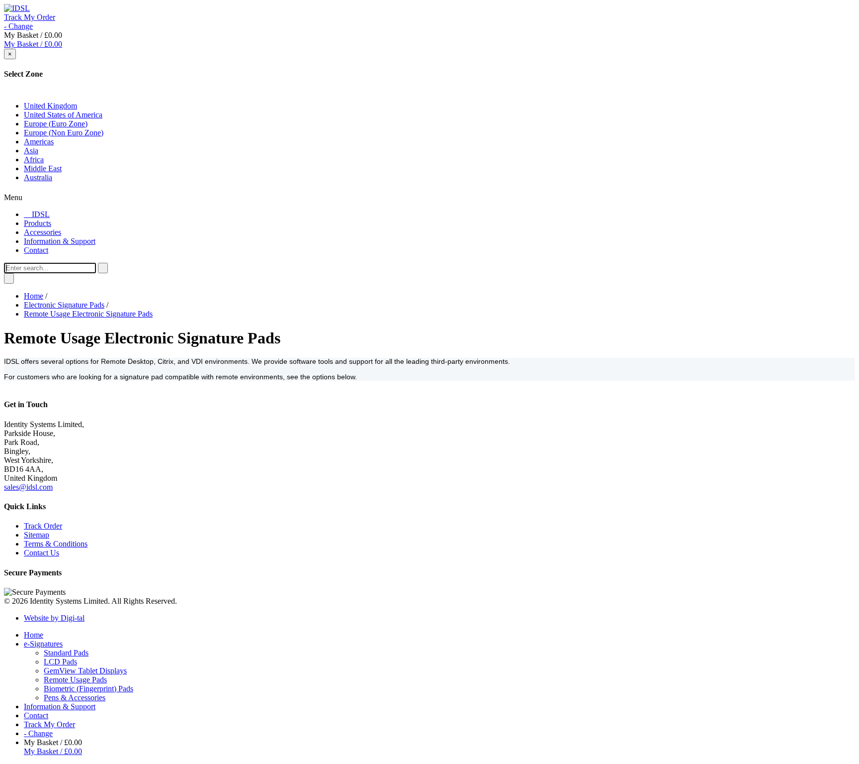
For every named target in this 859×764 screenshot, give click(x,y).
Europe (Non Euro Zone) (63, 132)
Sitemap (36, 535)
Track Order (43, 526)
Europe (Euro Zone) (55, 123)
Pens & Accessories (74, 697)
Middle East (43, 168)
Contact (36, 715)
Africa (34, 159)
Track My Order (29, 17)
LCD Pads (60, 661)
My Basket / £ (33, 44)
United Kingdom (50, 106)
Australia (38, 177)
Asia (31, 150)
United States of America (63, 114)
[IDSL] (17, 8)
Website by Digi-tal (54, 618)
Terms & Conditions (55, 544)
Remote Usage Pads (75, 679)
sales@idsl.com (28, 487)
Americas (39, 141)
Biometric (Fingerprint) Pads (88, 688)
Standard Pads (66, 653)
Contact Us (41, 552)
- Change (18, 26)
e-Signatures (43, 644)
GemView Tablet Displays (85, 670)
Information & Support (59, 706)
